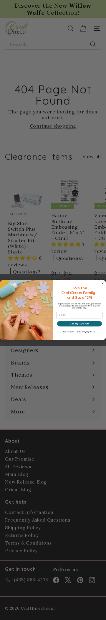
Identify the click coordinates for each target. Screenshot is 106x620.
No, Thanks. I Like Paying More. (79, 332)
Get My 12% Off (79, 323)
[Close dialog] (103, 283)
